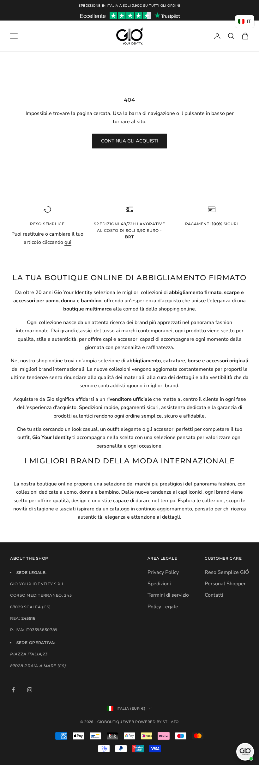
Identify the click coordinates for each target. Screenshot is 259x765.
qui (67, 242)
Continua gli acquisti (129, 141)
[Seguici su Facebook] (13, 690)
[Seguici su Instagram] (30, 690)
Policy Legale (163, 606)
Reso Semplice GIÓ (227, 572)
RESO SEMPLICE (47, 223)
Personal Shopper (225, 583)
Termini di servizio (168, 595)
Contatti (214, 595)
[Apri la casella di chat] (245, 752)
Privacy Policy (163, 572)
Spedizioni (159, 583)
